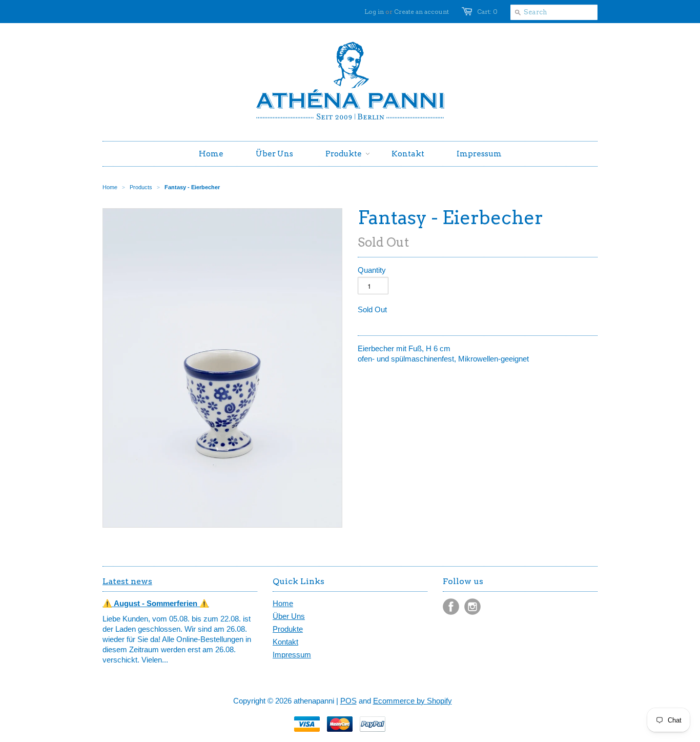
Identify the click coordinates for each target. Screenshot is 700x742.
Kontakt (285, 641)
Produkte (288, 629)
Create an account (421, 11)
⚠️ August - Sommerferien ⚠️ (155, 603)
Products (141, 187)
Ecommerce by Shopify (412, 700)
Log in (374, 11)
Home (283, 603)
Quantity (372, 270)
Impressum (292, 654)
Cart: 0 (487, 11)
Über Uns (289, 616)
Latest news (127, 581)
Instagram (472, 606)
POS (348, 700)
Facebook (451, 606)
